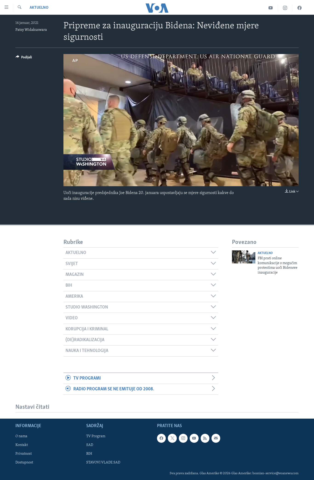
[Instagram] (285, 7)
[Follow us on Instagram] (183, 438)
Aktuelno (39, 8)
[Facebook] (299, 7)
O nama (21, 436)
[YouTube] (270, 7)
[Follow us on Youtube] (194, 438)
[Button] (24, 58)
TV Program (95, 436)
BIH (89, 454)
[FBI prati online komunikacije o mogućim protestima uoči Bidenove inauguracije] (243, 256)
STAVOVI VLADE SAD (103, 463)
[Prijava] (215, 438)
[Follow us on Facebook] (161, 438)
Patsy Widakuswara (31, 30)
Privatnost (23, 454)
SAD (89, 445)
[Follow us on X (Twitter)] (172, 438)
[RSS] (205, 438)
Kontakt (21, 445)
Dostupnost (24, 463)
